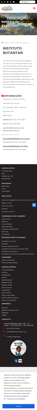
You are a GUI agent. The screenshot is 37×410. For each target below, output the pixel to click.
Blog (3, 173)
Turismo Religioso (8, 270)
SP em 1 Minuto (7, 287)
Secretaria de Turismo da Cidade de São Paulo (18, 254)
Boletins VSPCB (7, 285)
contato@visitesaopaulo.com (16, 332)
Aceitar (18, 406)
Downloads (5, 186)
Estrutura (5, 221)
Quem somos (6, 219)
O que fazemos (7, 224)
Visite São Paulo (7, 171)
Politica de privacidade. (16, 399)
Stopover (5, 209)
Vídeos (4, 277)
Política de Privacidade (10, 298)
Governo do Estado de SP (10, 246)
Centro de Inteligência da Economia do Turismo (18, 200)
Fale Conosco (6, 292)
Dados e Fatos (7, 203)
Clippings (5, 312)
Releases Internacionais (10, 310)
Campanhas (6, 275)
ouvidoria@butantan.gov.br (13, 128)
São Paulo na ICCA (8, 211)
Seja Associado (7, 226)
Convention (6, 234)
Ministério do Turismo (9, 241)
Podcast (4, 272)
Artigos (4, 315)
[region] (18, 391)
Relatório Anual (7, 282)
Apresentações (7, 280)
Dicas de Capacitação (10, 262)
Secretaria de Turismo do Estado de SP (15, 249)
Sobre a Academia (8, 260)
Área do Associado (8, 295)
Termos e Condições (9, 300)
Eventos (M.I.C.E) (7, 176)
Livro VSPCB (6, 191)
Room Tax (5, 231)
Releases (5, 308)
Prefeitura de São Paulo (10, 251)
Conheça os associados (10, 229)
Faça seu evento (7, 206)
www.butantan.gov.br (11, 130)
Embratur (5, 244)
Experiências (6, 178)
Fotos (3, 189)
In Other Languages (13, 337)
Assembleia (6, 290)
